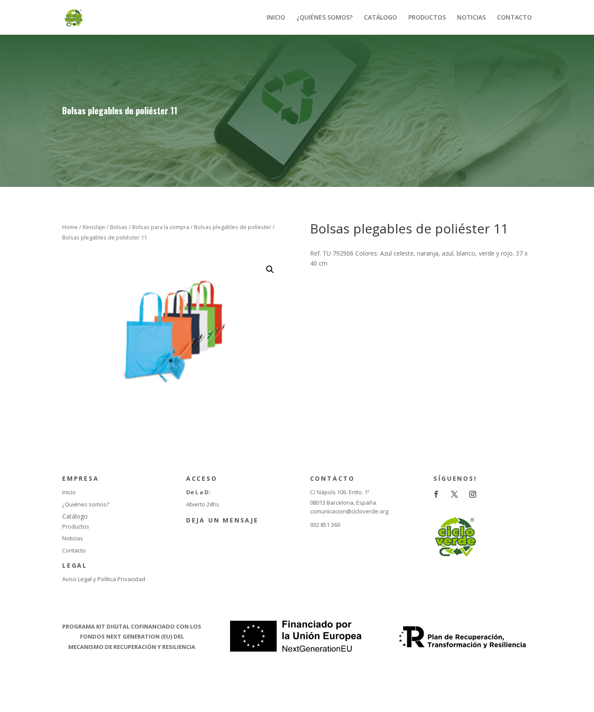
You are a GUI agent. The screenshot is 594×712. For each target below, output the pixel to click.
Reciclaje (94, 227)
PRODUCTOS (427, 17)
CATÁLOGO (380, 17)
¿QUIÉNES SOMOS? (325, 17)
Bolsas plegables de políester (232, 227)
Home (70, 227)
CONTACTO (514, 17)
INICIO (276, 17)
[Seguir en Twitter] (454, 494)
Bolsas (118, 227)
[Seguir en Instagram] (473, 494)
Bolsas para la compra (160, 227)
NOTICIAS (471, 17)
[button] (270, 269)
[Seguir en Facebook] (436, 494)
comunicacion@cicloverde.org (349, 511)
